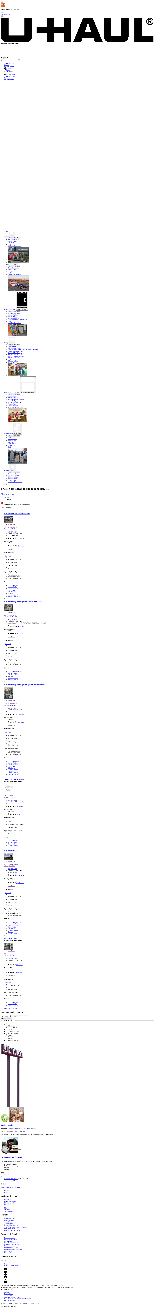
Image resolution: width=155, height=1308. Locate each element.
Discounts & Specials (10, 1253)
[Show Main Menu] (2, 16)
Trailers (12, 236)
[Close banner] (2, 2)
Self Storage (11, 592)
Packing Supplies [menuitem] (13, 397)
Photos (11, 524)
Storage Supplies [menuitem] (12, 362)
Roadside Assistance (10, 1201)
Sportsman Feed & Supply (14, 779)
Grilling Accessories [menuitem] (13, 475)
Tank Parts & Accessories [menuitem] (15, 482)
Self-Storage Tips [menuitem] (13, 361)
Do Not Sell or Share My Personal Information (17, 1298)
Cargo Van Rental (9, 1220)
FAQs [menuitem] (9, 244)
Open (2, 12)
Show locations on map (7, 494)
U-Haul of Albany (10, 851)
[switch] (77, 499)
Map (9, 499)
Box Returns (11, 1037)
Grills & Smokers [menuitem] (13, 477)
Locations (9, 1300)
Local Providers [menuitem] (12, 439)
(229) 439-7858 (12, 958)
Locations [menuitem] (8, 68)
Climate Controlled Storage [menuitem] (15, 351)
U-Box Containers (13, 769)
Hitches (10, 1035)
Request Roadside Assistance (11, 1187)
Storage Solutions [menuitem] (13, 405)
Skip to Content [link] (5, 14)
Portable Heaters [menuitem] (12, 478)
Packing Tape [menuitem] (12, 404)
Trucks (10, 1024)
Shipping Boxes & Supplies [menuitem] (16, 399)
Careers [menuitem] (6, 65)
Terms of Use (8, 1295)
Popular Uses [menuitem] (11, 316)
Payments (7, 1204)
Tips (5, 1206)
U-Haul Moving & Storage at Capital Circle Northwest (24, 685)
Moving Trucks (12, 587)
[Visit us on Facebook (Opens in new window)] (5, 1269)
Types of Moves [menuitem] (12, 443)
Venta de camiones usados (11, 1243)
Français (6, 1190)
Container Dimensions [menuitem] (14, 323)
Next (5, 1008)
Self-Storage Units (9, 1228)
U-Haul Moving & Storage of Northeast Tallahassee (23, 602)
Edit (2, 493)
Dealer (6, 1264)
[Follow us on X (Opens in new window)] (5, 1280)
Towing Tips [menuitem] (11, 271)
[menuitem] (81, 268)
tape (16, 1128)
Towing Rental (8, 1223)
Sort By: (3, 507)
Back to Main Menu (14, 237)
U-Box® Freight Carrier (11, 1265)
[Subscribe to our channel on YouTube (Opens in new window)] (5, 1282)
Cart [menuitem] (8, 70)
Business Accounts (9, 1238)
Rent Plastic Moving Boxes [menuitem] (15, 407)
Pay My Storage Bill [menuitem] (13, 357)
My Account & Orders (10, 1203)
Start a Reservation (13, 268)
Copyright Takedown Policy (12, 1297)
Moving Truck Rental (10, 1218)
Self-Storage (11, 1026)
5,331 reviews (20, 538)
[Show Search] (4, 58)
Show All (8, 556)
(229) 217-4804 (12, 800)
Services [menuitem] (10, 442)
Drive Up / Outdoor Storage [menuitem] (16, 356)
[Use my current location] (11, 1016)
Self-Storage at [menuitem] (14, 348)
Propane (12, 470)
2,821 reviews (20, 626)
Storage (12, 343)
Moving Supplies (13, 595)
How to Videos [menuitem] (12, 241)
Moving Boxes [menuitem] (12, 396)
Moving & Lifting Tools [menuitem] (15, 402)
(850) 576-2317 (12, 708)
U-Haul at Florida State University (17, 514)
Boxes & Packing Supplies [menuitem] (12, 392)
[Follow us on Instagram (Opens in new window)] (5, 1272)
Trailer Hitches (12, 590)
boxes (13, 1128)
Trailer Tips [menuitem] (11, 242)
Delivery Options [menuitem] (13, 315)
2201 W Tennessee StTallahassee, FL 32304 (10, 528)
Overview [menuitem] (11, 437)
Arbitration (7, 1292)
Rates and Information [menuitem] (14, 313)
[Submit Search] (19, 60)
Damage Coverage (9, 1246)
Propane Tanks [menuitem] (12, 480)
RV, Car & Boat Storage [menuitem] (15, 353)
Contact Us (7, 1200)
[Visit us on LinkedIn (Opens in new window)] (5, 1278)
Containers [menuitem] (10, 309)
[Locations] (7, 58)
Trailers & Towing (13, 588)
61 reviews (19, 965)
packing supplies (25, 1128)
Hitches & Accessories (10, 1239)
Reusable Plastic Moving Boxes (13, 1230)
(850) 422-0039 (12, 620)
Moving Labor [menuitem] (8, 433)
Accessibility (8, 1209)
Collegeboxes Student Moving (13, 1249)
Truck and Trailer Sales (14, 585)
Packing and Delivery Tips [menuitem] (17, 319)
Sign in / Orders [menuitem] (10, 74)
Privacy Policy (8, 1294)
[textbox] (20, 1016)
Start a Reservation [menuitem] (13, 239)
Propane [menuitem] (6, 470)
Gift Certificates (8, 1251)
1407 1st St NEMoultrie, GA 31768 (10, 796)
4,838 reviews (20, 875)
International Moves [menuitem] (13, 318)
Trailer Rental (8, 1222)
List (9, 498)
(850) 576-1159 (12, 532)
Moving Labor (17, 433)
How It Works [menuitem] (12, 440)
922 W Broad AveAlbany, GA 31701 (9, 954)
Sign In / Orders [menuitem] (8, 71)
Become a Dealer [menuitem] (9, 66)
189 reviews (19, 806)
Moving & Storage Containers (15, 1227)
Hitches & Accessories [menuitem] (14, 246)
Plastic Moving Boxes (14, 596)
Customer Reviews (9, 1211)
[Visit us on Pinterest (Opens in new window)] (5, 1275)
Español (6, 1192)
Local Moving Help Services (11, 1157)
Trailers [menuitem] (6, 236)
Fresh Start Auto (10, 938)
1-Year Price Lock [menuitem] (9, 63)
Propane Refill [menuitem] (12, 474)
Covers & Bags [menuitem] (12, 401)
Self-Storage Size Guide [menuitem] (15, 354)
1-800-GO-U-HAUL (10, 1179)
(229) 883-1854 (12, 869)
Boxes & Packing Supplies (28, 392)
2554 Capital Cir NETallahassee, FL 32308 (10, 615)
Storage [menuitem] (6, 343)
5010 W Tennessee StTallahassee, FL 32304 (10, 704)
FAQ (5, 1208)
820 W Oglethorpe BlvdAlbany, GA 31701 (11, 865)
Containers (22, 309)
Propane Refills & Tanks (11, 1247)
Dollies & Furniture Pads (11, 1225)
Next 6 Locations (12, 1008)
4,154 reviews (20, 714)
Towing (6, 264)
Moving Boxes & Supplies (11, 1244)
